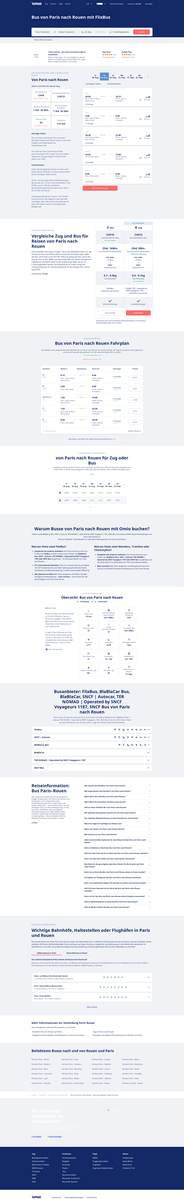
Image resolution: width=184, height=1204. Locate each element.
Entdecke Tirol (129, 1168)
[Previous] (59, 485)
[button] (87, 32)
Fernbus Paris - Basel (130, 1059)
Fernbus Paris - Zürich (40, 1059)
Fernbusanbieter (69, 1158)
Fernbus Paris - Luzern (101, 1069)
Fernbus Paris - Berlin (130, 1069)
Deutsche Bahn (38, 1161)
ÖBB (34, 1178)
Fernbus (53, 4)
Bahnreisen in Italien (40, 1165)
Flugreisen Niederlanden (103, 1168)
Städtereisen (128, 1158)
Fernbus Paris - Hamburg (102, 1073)
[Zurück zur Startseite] (38, 4)
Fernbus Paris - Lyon (40, 1078)
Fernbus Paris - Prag (70, 1073)
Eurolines (66, 1165)
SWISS (95, 1158)
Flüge (61, 4)
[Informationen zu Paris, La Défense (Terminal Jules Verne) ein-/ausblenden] (148, 977)
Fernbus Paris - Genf (70, 1059)
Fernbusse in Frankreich (58, 1095)
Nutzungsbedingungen (74, 1197)
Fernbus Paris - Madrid (41, 1064)
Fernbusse (66, 1154)
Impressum (56, 1197)
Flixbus (65, 1168)
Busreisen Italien (69, 1175)
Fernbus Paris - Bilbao (70, 1078)
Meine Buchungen (116, 4)
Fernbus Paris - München (72, 1069)
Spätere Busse (133, 431)
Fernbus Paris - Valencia (101, 1078)
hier (114, 439)
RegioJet (65, 1161)
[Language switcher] (101, 4)
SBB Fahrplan (37, 1168)
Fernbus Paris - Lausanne (42, 1073)
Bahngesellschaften (40, 1158)
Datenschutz (92, 1197)
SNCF (34, 1175)
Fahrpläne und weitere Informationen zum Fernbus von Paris (117, 1035)
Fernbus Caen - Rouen (101, 1083)
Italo (34, 1182)
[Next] (148, 76)
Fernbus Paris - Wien (130, 1078)
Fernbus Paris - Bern (40, 1069)
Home (34, 1095)
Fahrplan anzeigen (41, 126)
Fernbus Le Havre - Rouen (132, 1083)
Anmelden (148, 4)
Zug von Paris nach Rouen (103, 1032)
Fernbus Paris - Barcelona (132, 1064)
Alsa (64, 1171)
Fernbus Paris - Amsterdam (73, 1083)
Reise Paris (127, 1165)
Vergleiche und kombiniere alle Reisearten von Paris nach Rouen (58, 1035)
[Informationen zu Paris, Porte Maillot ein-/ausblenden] (148, 997)
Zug (46, 4)
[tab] (93, 83)
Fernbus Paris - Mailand (101, 1064)
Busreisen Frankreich (71, 1178)
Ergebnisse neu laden (90, 359)
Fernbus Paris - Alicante (41, 1083)
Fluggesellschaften (100, 1161)
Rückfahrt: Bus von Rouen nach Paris (47, 1032)
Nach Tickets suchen (41, 98)
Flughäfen (97, 1165)
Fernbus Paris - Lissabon (71, 1064)
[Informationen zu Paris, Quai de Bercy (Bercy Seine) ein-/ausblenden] (148, 987)
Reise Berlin (128, 1161)
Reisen (125, 1154)
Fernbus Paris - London (101, 1059)
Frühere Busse (50, 431)
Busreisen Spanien (70, 1182)
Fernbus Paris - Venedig (131, 1073)
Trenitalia (36, 1171)
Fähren (67, 4)
